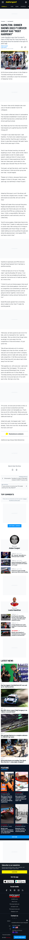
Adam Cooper (4, 45)
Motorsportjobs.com (14, 904)
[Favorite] (21, 47)
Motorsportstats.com (14, 909)
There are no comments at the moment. (14, 499)
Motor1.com (14, 901)
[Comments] (25, 47)
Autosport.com (14, 906)
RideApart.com (14, 911)
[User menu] (25, 2)
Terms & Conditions (7, 934)
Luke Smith (4, 47)
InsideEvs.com (14, 899)
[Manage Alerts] (16, 469)
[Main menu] (3, 2)
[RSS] (22, 890)
